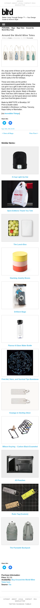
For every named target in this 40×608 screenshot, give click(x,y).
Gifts (6, 128)
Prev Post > (33, 133)
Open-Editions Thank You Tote (20, 211)
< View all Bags (7, 133)
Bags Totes (20, 28)
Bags (13, 28)
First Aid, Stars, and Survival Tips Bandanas (20, 379)
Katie (10, 38)
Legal (20, 3)
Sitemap (7, 3)
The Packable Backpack (20, 548)
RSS (33, 3)
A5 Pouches (20, 480)
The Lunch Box (20, 244)
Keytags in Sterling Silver (20, 413)
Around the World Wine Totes (18, 35)
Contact (27, 3)
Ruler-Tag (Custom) (20, 514)
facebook (20, 604)
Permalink (30, 38)
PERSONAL (6, 28)
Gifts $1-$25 (11, 128)
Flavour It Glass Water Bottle (20, 345)
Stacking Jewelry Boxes (20, 278)
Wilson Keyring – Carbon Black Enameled (20, 447)
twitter (12, 604)
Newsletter (20, 5)
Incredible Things (12, 113)
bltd (7, 11)
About (14, 3)
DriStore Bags (20, 312)
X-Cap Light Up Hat (20, 177)
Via (10, 585)
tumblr (28, 604)
